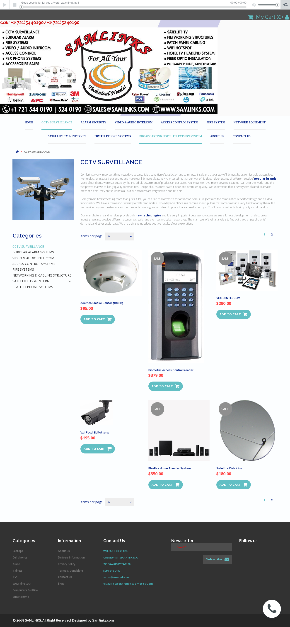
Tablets (17, 571)
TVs (15, 577)
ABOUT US (217, 136)
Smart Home (21, 597)
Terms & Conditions (71, 571)
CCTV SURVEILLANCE (56, 122)
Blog (61, 583)
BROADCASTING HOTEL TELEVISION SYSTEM (170, 136)
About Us (64, 551)
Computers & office (25, 590)
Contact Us (65, 577)
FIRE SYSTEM (216, 122)
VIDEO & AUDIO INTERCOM (133, 122)
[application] (145, 5)
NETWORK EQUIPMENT (250, 122)
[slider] (133, 7)
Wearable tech (22, 583)
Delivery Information (71, 557)
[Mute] (253, 4)
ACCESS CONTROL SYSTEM (179, 122)
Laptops (18, 551)
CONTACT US (242, 136)
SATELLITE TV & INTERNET (67, 136)
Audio (16, 564)
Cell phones (20, 557)
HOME (29, 122)
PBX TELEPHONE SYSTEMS (112, 136)
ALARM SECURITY (93, 122)
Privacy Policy (66, 564)
